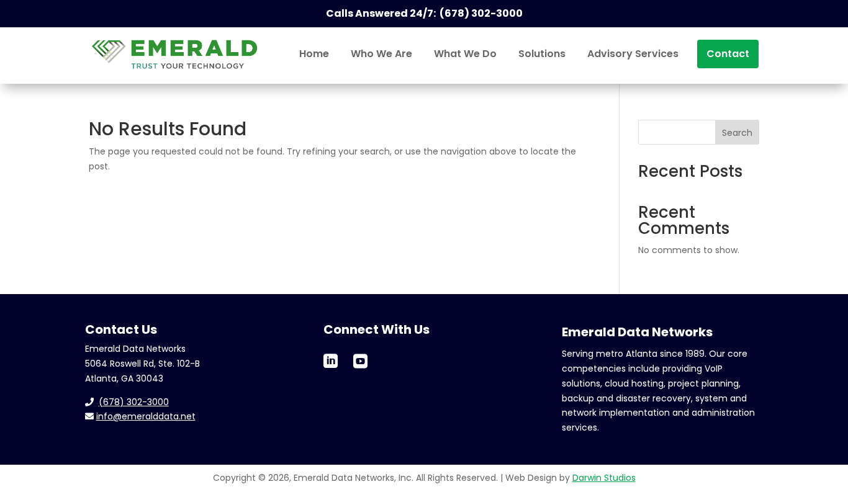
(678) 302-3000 (134, 402)
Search (737, 133)
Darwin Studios (604, 478)
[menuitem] (314, 54)
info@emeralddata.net (146, 416)
